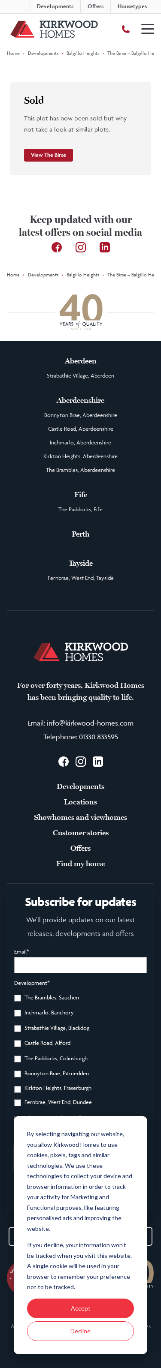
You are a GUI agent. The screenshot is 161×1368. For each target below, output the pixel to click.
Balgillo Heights (83, 53)
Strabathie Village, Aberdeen (80, 375)
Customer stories (81, 832)
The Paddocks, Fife (80, 509)
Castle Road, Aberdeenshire (80, 428)
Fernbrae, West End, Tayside (81, 577)
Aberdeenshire (80, 400)
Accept (81, 1308)
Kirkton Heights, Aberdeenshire (80, 456)
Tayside (81, 563)
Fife (80, 494)
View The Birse (48, 155)
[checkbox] (80, 1051)
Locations (80, 802)
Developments (43, 53)
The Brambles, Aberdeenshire (80, 469)
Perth (80, 534)
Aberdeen (81, 361)
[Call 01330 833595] (125, 29)
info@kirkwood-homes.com (90, 723)
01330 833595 (98, 736)
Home (13, 53)
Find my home (80, 863)
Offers (80, 848)
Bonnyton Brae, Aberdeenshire (80, 414)
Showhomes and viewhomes (80, 817)
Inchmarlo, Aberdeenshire (80, 442)
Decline (80, 1331)
